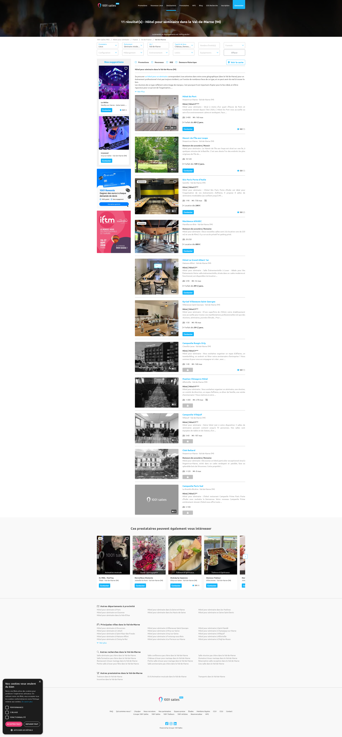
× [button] (40, 682)
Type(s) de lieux (180, 44)
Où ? (151, 44)
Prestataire (103, 44)
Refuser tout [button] (32, 724)
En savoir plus (27, 701)
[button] (107, 45)
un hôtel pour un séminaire (156, 76)
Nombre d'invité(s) (208, 45)
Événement (128, 44)
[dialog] (23, 706)
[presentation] (96, 556)
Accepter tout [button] (14, 724)
